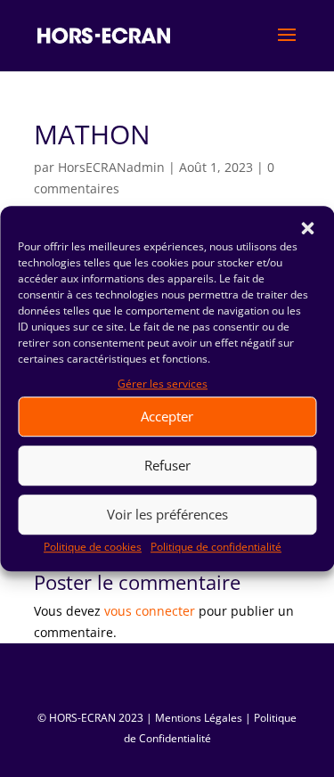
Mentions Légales (198, 717)
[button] (307, 228)
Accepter (167, 417)
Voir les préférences (167, 515)
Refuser (167, 466)
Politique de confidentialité (216, 546)
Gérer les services (163, 383)
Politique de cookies (93, 546)
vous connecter (149, 610)
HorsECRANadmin (111, 167)
